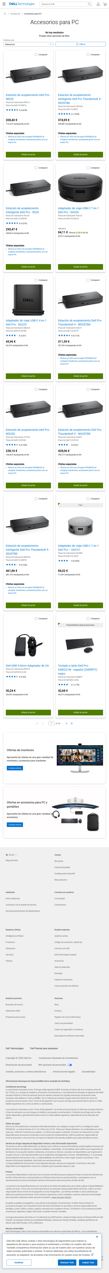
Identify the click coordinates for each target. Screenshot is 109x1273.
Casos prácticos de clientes (66, 986)
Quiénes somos (61, 936)
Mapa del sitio (12, 860)
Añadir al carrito (28, 154)
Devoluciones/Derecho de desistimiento (23, 911)
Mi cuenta (58, 861)
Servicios (9, 955)
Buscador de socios (14, 1004)
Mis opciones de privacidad (52, 1065)
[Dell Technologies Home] (22, 4)
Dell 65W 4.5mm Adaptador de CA (27, 665)
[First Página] (37, 723)
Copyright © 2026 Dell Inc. (19, 1058)
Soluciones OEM (13, 1011)
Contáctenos (60, 905)
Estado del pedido (62, 867)
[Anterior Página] (43, 723)
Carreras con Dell (61, 948)
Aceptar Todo (88, 1262)
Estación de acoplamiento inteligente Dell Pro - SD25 (22, 210)
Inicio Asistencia (13, 898)
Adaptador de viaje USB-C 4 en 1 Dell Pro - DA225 (26, 322)
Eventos (58, 1011)
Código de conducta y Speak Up (68, 942)
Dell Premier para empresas (44, 1048)
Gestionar (18, 1262)
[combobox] (65, 4)
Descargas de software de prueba (69, 1036)
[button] (98, 4)
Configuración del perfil (64, 873)
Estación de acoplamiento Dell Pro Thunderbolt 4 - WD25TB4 (79, 322)
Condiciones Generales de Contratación (58, 1058)
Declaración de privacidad (19, 1065)
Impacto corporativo (63, 979)
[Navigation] (4, 4)
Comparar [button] (43, 54)
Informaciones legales (64, 1071)
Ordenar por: (9, 40)
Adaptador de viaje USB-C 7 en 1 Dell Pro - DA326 (78, 210)
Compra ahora (15, 768)
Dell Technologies (14, 1048)
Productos (10, 942)
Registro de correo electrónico (67, 1017)
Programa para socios (15, 1017)
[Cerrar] (97, 1237)
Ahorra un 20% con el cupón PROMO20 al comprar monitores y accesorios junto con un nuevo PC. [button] (28, 139)
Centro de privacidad (63, 1023)
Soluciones (10, 948)
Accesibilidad (88, 1071)
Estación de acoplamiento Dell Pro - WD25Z (28, 431)
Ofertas (9, 961)
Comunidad (59, 898)
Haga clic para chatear (61, 1197)
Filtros (82, 44)
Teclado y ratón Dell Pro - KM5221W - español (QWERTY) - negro (78, 669)
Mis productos (60, 880)
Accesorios (15, 14)
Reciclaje (58, 973)
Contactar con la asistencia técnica (21, 905)
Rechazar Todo (67, 1262)
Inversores (59, 961)
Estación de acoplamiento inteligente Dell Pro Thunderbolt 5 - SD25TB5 (28, 549)
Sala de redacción (62, 967)
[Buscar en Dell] (89, 4)
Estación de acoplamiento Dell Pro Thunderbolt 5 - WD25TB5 (79, 431)
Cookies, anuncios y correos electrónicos (26, 1071)
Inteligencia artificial (14, 936)
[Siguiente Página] (66, 723)
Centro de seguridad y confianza (68, 1029)
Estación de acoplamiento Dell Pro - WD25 (28, 97)
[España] (5, 13)
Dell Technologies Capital (65, 955)
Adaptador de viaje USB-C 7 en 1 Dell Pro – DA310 (78, 547)
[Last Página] (71, 723)
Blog (56, 1004)
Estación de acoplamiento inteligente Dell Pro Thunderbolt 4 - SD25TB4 (80, 99)
